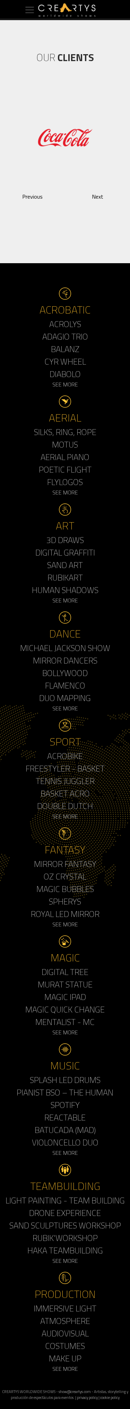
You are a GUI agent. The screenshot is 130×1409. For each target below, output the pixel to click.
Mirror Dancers (65, 660)
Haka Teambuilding (65, 1250)
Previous (32, 196)
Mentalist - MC (65, 1022)
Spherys (65, 901)
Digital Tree (65, 972)
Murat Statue (65, 984)
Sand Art (65, 565)
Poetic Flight (65, 469)
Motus (65, 444)
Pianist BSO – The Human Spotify (65, 1098)
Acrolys (65, 324)
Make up (65, 1358)
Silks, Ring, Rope (65, 432)
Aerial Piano (65, 457)
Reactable (65, 1117)
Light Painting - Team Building (65, 1200)
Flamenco (65, 685)
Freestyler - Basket (65, 768)
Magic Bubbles (65, 889)
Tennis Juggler (65, 781)
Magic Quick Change (65, 1009)
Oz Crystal (65, 876)
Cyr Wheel (65, 361)
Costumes (65, 1346)
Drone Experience (65, 1213)
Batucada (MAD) (65, 1130)
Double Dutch (65, 806)
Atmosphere (65, 1321)
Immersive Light (65, 1308)
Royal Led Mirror (65, 914)
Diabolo (65, 374)
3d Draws (65, 540)
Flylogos (65, 482)
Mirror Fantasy (65, 864)
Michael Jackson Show (65, 648)
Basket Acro (65, 793)
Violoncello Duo (65, 1142)
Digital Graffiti (65, 552)
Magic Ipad (65, 997)
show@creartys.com (75, 1391)
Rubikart (65, 577)
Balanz (65, 349)
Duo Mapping (65, 698)
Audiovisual (65, 1333)
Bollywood (65, 673)
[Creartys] (65, 10)
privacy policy (87, 1397)
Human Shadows (65, 590)
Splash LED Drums (65, 1080)
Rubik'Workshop (65, 1238)
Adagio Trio (65, 336)
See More (65, 384)
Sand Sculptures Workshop (65, 1225)
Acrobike (65, 756)
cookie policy (110, 1397)
